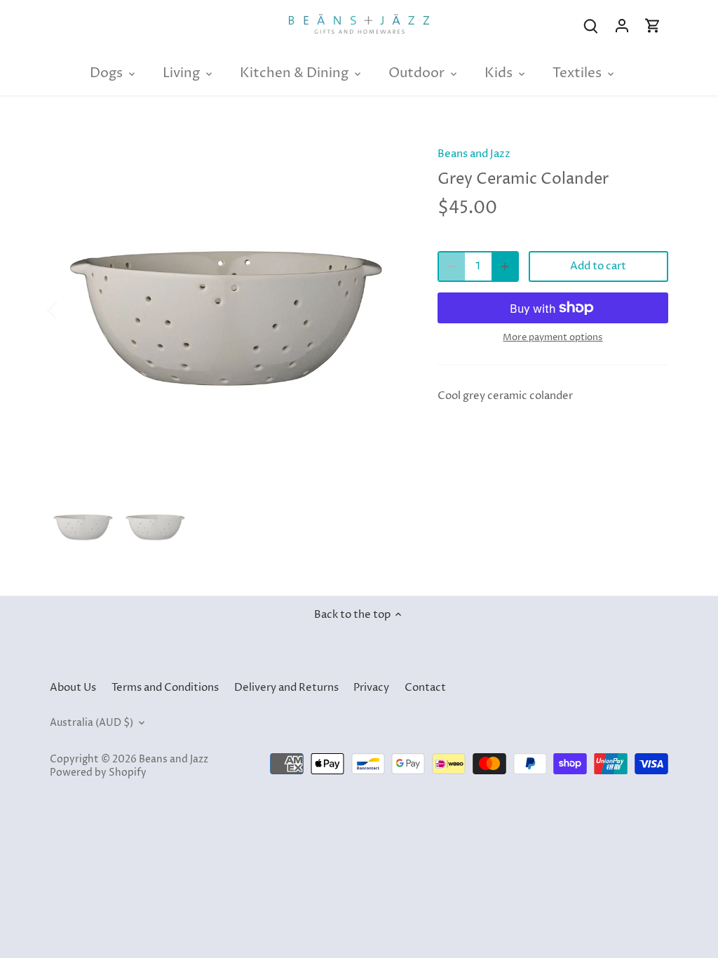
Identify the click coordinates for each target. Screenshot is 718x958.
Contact (425, 687)
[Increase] (505, 266)
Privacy (371, 687)
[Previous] (71, 309)
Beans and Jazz (474, 154)
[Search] (591, 25)
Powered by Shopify (98, 773)
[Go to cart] (652, 25)
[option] (227, 310)
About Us (73, 687)
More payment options (552, 337)
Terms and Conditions (165, 687)
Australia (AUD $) (91, 723)
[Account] (622, 25)
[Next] (383, 309)
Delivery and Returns (286, 687)
